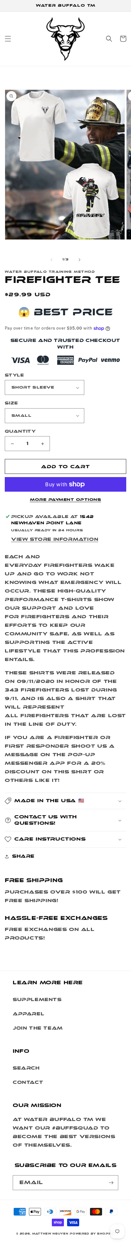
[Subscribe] (111, 1182)
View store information (54, 539)
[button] (8, 39)
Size (11, 403)
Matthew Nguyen (50, 1233)
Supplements (37, 999)
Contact (28, 1082)
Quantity (20, 431)
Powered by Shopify (92, 1233)
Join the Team (38, 1028)
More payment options (65, 499)
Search (26, 1068)
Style (14, 375)
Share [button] (23, 856)
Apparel (28, 1014)
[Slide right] (79, 260)
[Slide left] (52, 260)
